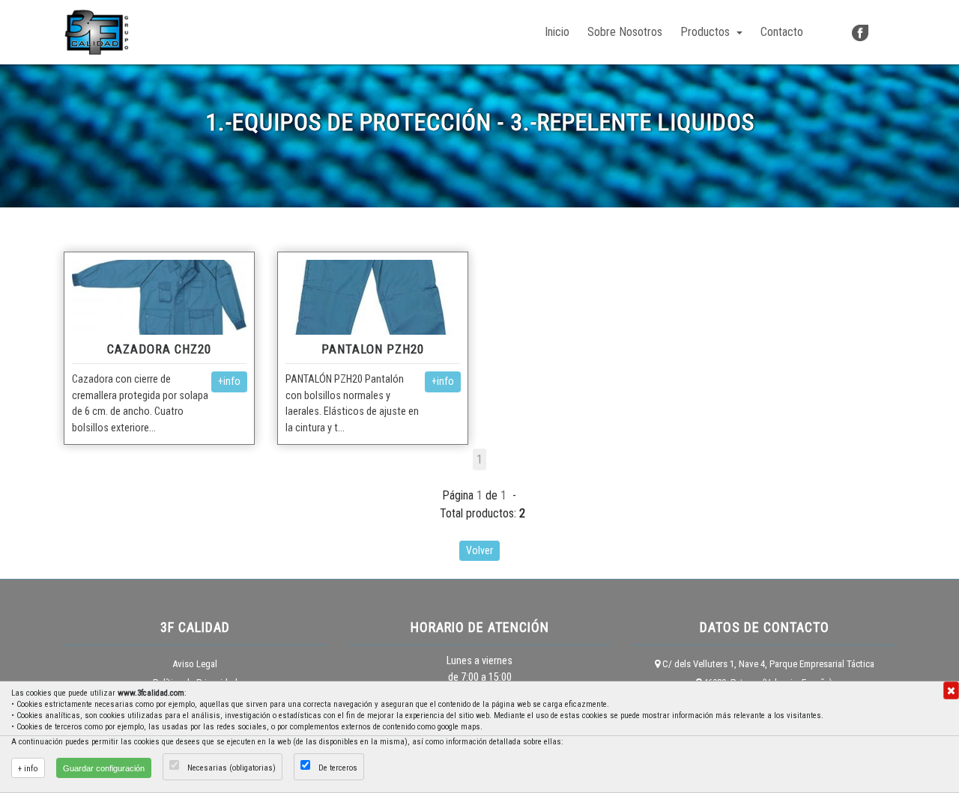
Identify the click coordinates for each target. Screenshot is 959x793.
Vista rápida (159, 296)
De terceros (337, 768)
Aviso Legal (194, 663)
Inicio (560, 31)
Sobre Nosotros (624, 32)
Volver (479, 550)
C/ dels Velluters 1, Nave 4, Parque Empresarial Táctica (767, 663)
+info (229, 381)
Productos (706, 32)
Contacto (781, 32)
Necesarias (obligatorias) (231, 768)
